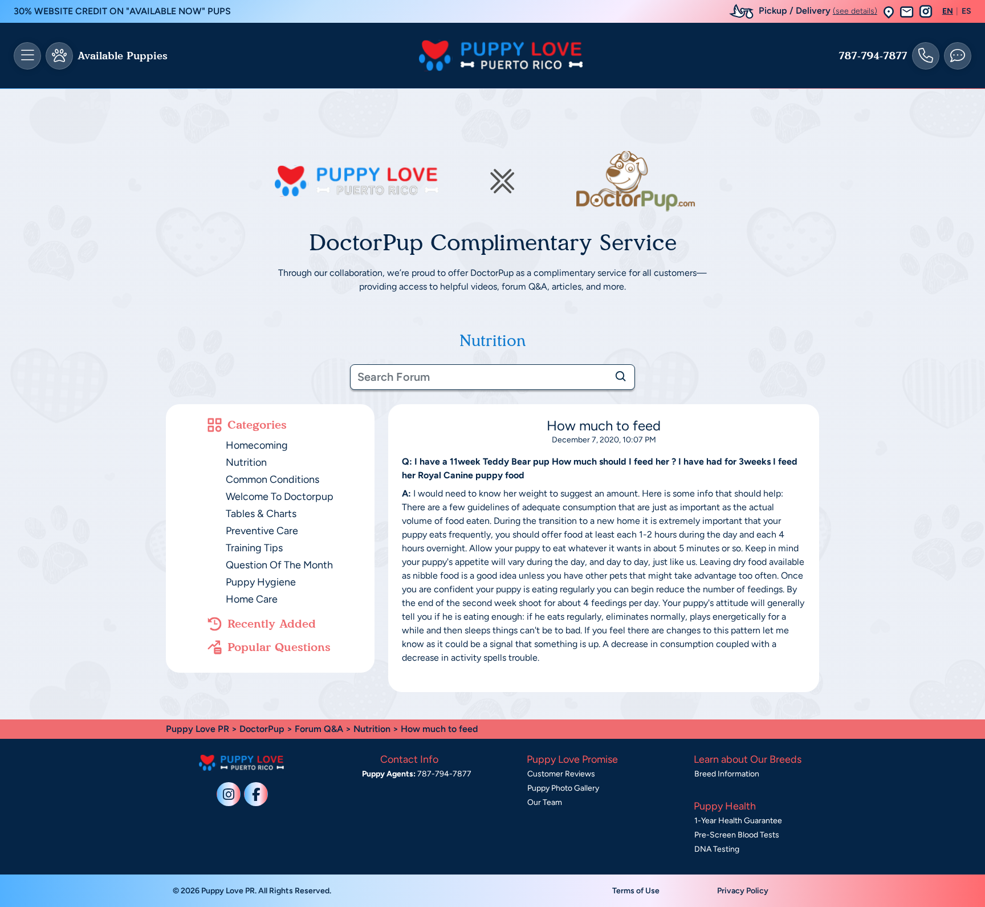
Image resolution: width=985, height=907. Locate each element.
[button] (889, 12)
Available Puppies (123, 56)
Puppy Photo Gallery (563, 788)
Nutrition (246, 462)
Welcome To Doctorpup (279, 496)
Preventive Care (262, 530)
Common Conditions (272, 479)
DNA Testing (716, 849)
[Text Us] (957, 56)
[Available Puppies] (59, 56)
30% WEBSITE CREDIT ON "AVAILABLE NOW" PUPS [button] (122, 11)
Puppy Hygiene (261, 582)
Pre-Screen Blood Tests (736, 835)
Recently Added (271, 624)
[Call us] (925, 56)
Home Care (252, 599)
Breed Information (726, 774)
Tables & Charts (261, 513)
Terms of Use (636, 891)
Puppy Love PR (197, 728)
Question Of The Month (279, 565)
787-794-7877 (873, 56)
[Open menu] (27, 56)
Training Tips (254, 548)
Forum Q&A (319, 728)
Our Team (544, 802)
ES (966, 11)
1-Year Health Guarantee (738, 820)
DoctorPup (261, 728)
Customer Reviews (561, 774)
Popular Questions (279, 647)
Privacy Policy (742, 891)
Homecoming (257, 445)
